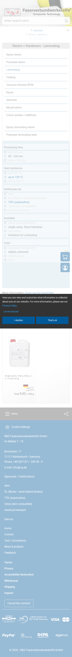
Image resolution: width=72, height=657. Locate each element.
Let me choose (10, 311)
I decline (18, 320)
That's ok (52, 320)
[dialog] (36, 328)
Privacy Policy (9, 305)
